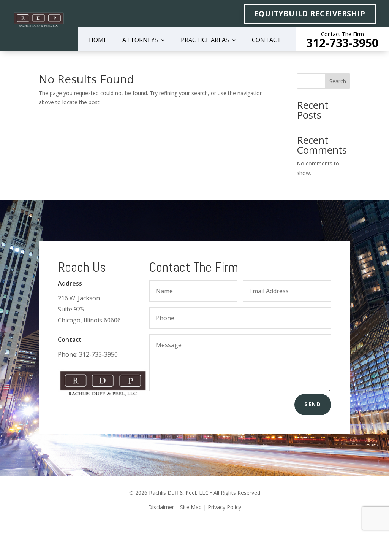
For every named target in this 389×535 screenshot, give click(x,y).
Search (337, 81)
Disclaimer (161, 507)
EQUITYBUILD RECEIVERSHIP (309, 14)
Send (312, 404)
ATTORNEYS (140, 40)
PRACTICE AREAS (205, 40)
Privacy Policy (224, 507)
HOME (98, 40)
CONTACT (266, 40)
